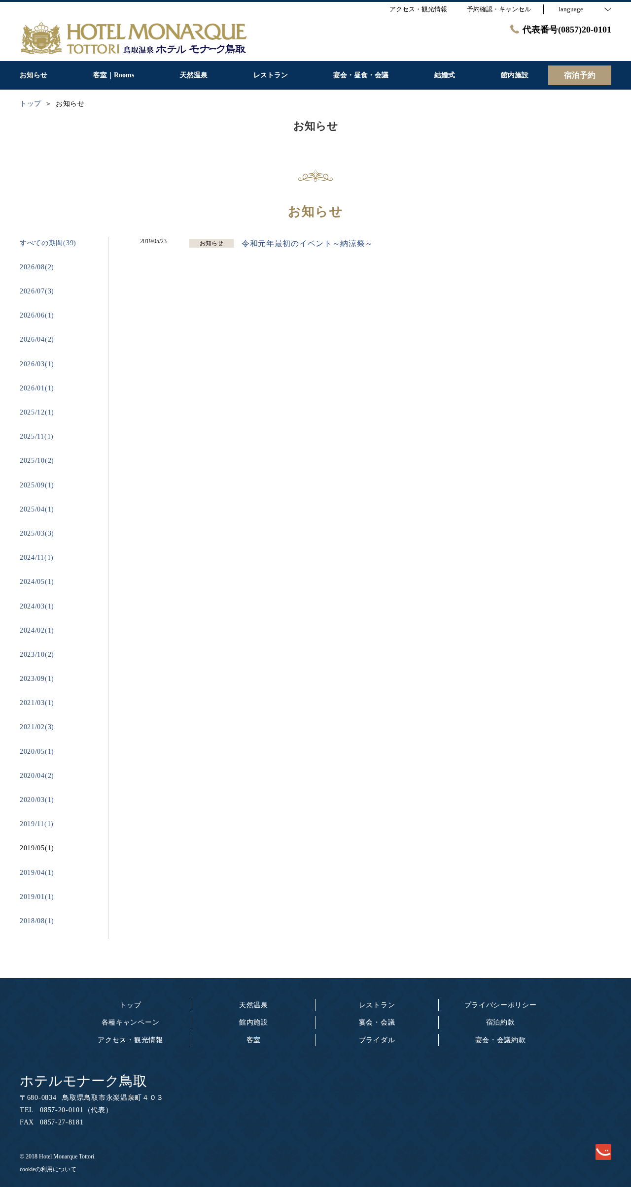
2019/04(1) (37, 872)
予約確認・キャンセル (499, 9)
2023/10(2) (37, 654)
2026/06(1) (37, 315)
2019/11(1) (37, 824)
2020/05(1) (37, 751)
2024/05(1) (37, 581)
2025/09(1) (37, 485)
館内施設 (253, 1022)
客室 (253, 1040)
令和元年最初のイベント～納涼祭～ (307, 243)
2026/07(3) (37, 291)
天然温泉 (253, 1005)
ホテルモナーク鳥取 (83, 1081)
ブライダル (377, 1040)
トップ (130, 1005)
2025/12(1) (37, 412)
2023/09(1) (37, 678)
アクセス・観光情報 (130, 1040)
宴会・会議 (377, 1022)
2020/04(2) (37, 775)
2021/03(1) (37, 702)
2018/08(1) (37, 921)
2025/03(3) (37, 533)
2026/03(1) (37, 364)
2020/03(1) (37, 799)
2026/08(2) (37, 267)
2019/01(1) (37, 896)
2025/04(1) (37, 509)
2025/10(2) (37, 460)
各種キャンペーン (131, 1022)
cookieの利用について (48, 1169)
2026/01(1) (37, 388)
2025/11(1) (37, 436)
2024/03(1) (37, 606)
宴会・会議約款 (500, 1040)
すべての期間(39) (48, 243)
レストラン (377, 1005)
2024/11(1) (37, 557)
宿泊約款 (500, 1022)
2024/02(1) (37, 630)
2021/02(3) (37, 727)
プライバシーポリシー (500, 1005)
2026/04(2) (37, 339)
